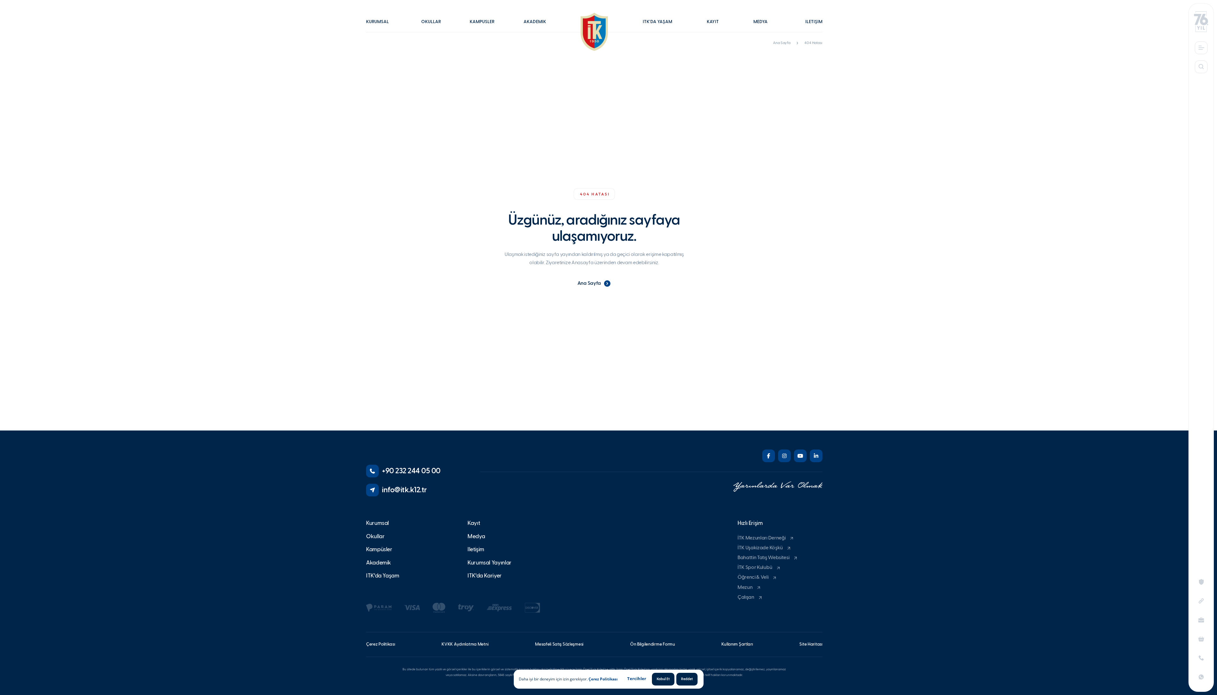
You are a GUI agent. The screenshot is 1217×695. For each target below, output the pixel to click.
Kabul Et (663, 679)
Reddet (687, 679)
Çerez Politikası (603, 679)
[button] (380, 26)
